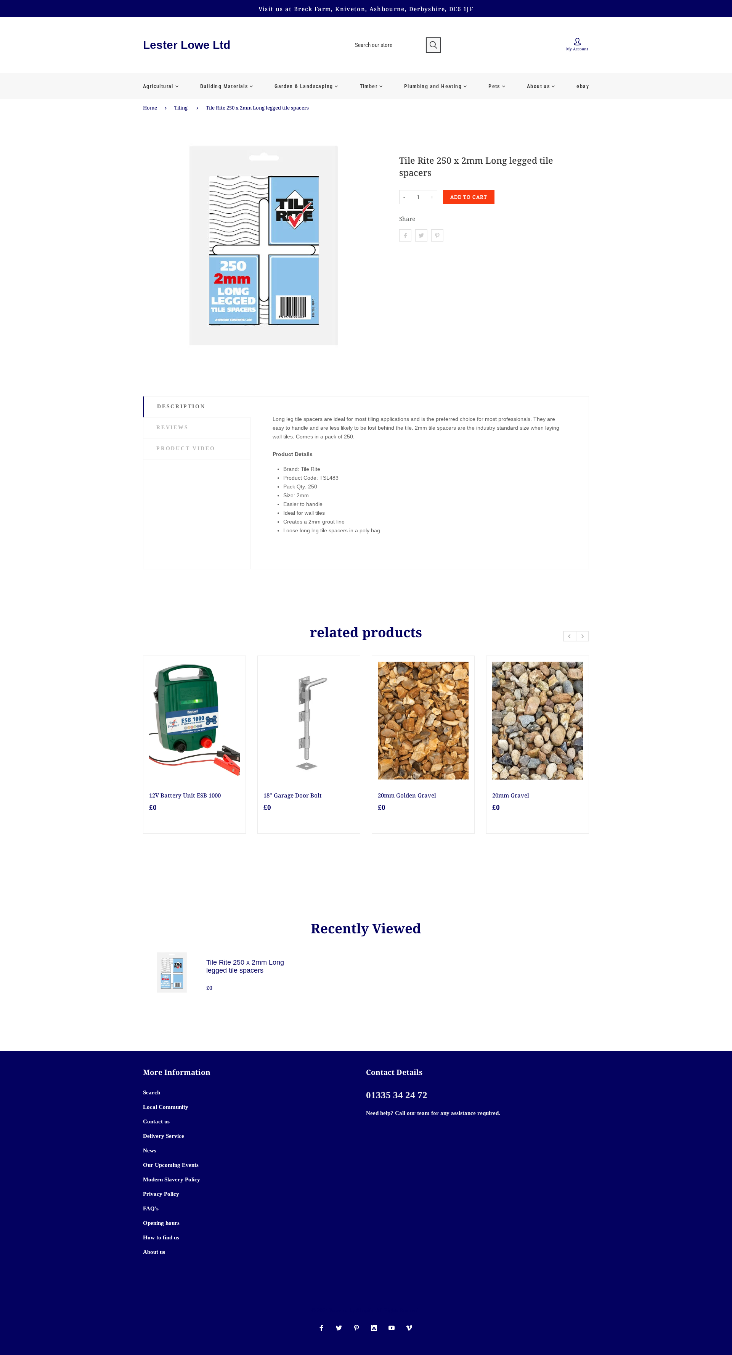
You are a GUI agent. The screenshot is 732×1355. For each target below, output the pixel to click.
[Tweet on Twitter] (421, 235)
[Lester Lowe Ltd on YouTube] (391, 1328)
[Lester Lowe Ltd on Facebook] (321, 1328)
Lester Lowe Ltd (186, 45)
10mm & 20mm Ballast (409, 795)
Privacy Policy (161, 1194)
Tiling (181, 107)
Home (150, 107)
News (149, 1150)
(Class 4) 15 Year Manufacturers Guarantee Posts (193, 799)
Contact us (156, 1121)
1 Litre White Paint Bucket (300, 795)
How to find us (161, 1237)
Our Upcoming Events (171, 1165)
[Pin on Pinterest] (437, 235)
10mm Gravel (510, 795)
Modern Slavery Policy (171, 1179)
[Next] (582, 636)
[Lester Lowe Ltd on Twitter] (339, 1328)
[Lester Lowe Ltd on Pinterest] (356, 1328)
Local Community (165, 1107)
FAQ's (151, 1208)
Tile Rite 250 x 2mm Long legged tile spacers (257, 107)
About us (154, 1252)
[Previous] (569, 636)
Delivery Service (163, 1136)
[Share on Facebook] (405, 235)
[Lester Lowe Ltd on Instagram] (374, 1328)
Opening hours (161, 1223)
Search (151, 1092)
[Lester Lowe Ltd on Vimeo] (409, 1328)
